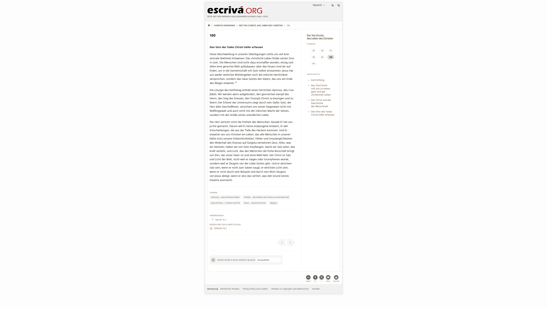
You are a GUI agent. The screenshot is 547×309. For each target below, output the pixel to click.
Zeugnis (273, 203)
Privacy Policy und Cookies (255, 288)
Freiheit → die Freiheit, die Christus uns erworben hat (266, 197)
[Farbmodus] (333, 5)
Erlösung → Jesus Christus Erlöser (225, 197)
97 (331, 50)
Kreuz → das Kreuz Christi (255, 203)
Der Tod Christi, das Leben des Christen (320, 37)
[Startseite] (210, 25)
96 (322, 50)
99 (322, 57)
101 (313, 63)
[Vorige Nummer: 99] (281, 242)
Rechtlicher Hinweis (229, 288)
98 (314, 57)
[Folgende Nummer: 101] (291, 242)
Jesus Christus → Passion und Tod (225, 203)
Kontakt (315, 288)
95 (314, 50)
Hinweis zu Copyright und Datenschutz (290, 288)
